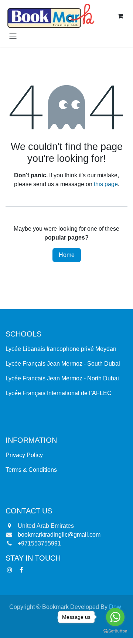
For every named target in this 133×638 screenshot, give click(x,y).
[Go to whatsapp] (115, 617)
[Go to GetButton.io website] (115, 631)
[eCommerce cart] (120, 15)
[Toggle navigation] (13, 36)
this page (106, 184)
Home (67, 255)
